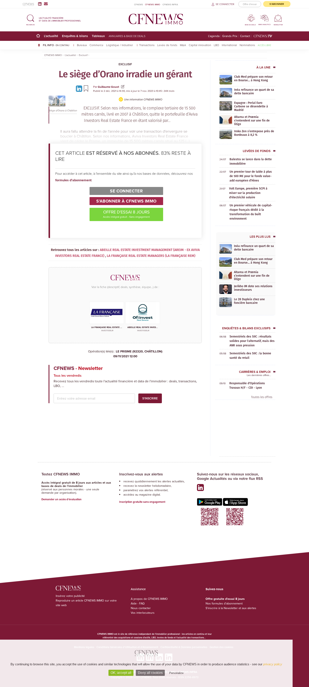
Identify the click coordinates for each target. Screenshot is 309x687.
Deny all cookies (150, 673)
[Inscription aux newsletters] (46, 4)
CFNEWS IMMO (152, 4)
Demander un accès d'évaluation (61, 499)
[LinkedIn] (40, 4)
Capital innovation (200, 45)
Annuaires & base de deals (127, 36)
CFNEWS (138, 4)
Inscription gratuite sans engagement (142, 502)
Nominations (247, 45)
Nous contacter (141, 608)
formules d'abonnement (73, 180)
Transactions (146, 45)
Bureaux (82, 45)
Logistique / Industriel (120, 45)
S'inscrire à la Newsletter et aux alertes (231, 608)
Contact (245, 36)
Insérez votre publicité (70, 596)
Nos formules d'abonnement (224, 603)
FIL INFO (56, 45)
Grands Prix (229, 36)
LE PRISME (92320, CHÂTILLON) (137, 354)
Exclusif (125, 64)
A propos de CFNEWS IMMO (149, 599)
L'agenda (213, 36)
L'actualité (51, 36)
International (229, 45)
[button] (30, 19)
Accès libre (264, 45)
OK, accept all (121, 673)
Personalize (176, 673)
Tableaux (98, 36)
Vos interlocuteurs (142, 613)
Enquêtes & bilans (75, 36)
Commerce (96, 45)
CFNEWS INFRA (170, 4)
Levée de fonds (167, 45)
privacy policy (272, 664)
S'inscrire (150, 398)
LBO (216, 45)
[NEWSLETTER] (278, 18)
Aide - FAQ (138, 603)
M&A (183, 45)
